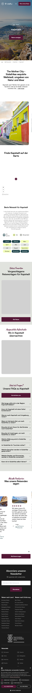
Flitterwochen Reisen (20, 607)
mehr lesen (21, 88)
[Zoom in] (3, 187)
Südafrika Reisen (5, 625)
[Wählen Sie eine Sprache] (16, 3)
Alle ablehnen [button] (24, 686)
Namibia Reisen (4, 611)
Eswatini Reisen (5, 602)
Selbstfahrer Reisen (19, 621)
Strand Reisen (18, 623)
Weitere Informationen (15, 677)
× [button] (30, 668)
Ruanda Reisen (4, 614)
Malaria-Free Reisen (19, 614)
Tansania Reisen (5, 627)
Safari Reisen (18, 618)
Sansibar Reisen (5, 618)
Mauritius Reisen (5, 609)
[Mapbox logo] (5, 194)
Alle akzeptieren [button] (8, 686)
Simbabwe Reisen (5, 623)
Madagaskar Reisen (5, 607)
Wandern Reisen (19, 625)
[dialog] (16, 679)
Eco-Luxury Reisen (19, 602)
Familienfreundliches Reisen (21, 604)
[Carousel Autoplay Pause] (29, 551)
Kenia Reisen (4, 604)
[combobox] (2, 668)
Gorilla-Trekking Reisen (20, 611)
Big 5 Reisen (18, 600)
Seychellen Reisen (5, 621)
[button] (16, 690)
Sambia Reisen (4, 616)
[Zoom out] (3, 189)
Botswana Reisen (5, 600)
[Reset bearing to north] (3, 192)
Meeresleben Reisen (19, 616)
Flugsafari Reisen (19, 609)
